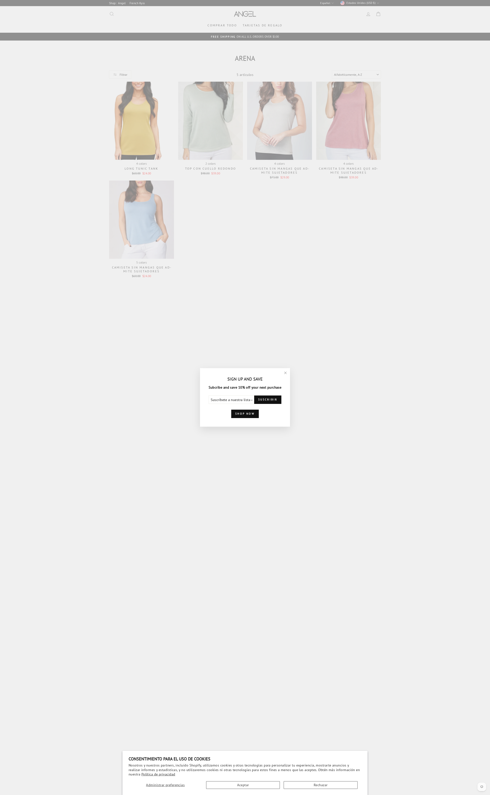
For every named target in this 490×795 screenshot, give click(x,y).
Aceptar (243, 785)
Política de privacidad (158, 774)
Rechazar (321, 785)
